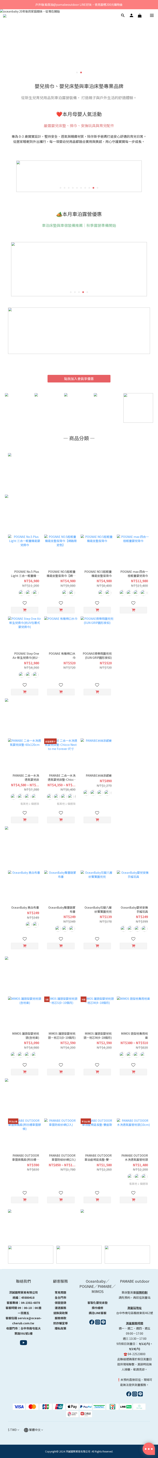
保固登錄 (60, 1303)
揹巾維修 (97, 1308)
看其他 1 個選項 (29, 804)
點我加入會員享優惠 (79, 378)
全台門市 (60, 1297)
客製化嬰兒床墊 (97, 1303)
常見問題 (60, 1292)
